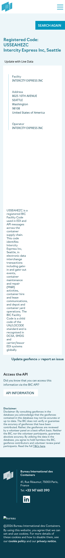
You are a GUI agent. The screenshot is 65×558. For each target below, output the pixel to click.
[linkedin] (26, 498)
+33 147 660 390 (37, 490)
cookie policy (17, 541)
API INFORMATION (20, 393)
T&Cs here (39, 446)
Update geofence (24, 359)
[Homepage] (7, 6)
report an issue (52, 359)
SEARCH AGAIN (49, 25)
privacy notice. (47, 541)
